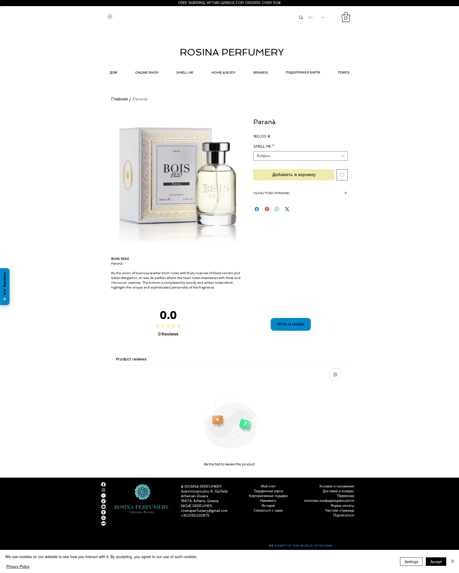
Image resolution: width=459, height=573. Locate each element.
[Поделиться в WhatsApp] (277, 209)
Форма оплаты (342, 506)
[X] (103, 495)
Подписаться (343, 515)
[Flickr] (103, 523)
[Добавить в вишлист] (342, 174)
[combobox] (300, 156)
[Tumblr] (103, 512)
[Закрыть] (452, 561)
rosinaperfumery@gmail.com (204, 511)
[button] (346, 17)
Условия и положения (336, 486)
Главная (119, 98)
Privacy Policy (17, 566)
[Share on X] (287, 209)
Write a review (290, 324)
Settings (411, 561)
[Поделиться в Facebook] (257, 209)
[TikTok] (103, 501)
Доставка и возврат (338, 491)
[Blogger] (103, 506)
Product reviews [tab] (131, 359)
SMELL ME (263, 146)
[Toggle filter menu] (335, 374)
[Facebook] (103, 484)
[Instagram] (103, 490)
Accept (436, 561)
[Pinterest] (103, 518)
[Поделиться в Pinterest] (267, 209)
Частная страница (339, 510)
